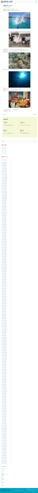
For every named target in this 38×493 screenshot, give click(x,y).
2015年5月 (3, 367)
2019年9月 (3, 288)
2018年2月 (3, 317)
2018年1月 (3, 318)
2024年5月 (3, 203)
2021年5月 (3, 258)
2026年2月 (3, 171)
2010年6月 (3, 452)
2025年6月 (3, 183)
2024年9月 (3, 197)
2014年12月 (3, 372)
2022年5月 (3, 239)
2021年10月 (3, 250)
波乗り (3, 479)
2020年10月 (3, 268)
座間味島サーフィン (5, 474)
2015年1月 (3, 370)
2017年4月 (3, 332)
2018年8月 (3, 308)
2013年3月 (3, 402)
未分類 (3, 477)
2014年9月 (3, 376)
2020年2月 (3, 280)
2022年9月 (3, 233)
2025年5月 (3, 185)
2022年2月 (3, 244)
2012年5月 (3, 417)
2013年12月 (3, 388)
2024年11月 (3, 194)
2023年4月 (3, 223)
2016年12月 (3, 338)
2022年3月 (3, 242)
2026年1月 (3, 172)
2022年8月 (3, 235)
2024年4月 (3, 204)
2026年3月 (3, 169)
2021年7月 (3, 254)
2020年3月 (3, 279)
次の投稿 (35, 114)
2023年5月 (3, 221)
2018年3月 (3, 315)
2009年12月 (3, 461)
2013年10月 (3, 391)
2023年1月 (3, 227)
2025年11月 (3, 175)
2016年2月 (3, 353)
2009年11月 (3, 463)
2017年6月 (3, 329)
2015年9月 (3, 361)
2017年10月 (3, 323)
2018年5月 (3, 312)
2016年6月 (3, 347)
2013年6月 (3, 397)
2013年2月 (3, 403)
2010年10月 (3, 446)
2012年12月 (3, 407)
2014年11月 (3, 373)
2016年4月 (3, 350)
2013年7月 (3, 396)
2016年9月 (3, 343)
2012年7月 (3, 414)
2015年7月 (3, 364)
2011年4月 (3, 437)
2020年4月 (3, 277)
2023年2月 (3, 226)
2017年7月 (3, 327)
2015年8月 (3, 362)
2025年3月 (3, 188)
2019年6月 (3, 293)
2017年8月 (3, 326)
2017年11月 (3, 321)
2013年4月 (3, 400)
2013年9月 (3, 393)
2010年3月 (3, 457)
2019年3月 (3, 297)
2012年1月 (3, 423)
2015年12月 (3, 356)
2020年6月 (3, 274)
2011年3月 (3, 438)
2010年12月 (3, 443)
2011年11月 (3, 426)
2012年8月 (3, 413)
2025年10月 (3, 177)
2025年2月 (3, 189)
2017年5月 (3, 331)
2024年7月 (3, 200)
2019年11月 (3, 285)
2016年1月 (3, 355)
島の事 (3, 473)
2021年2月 (3, 262)
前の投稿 (4, 114)
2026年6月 (3, 165)
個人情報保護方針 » (33, 490)
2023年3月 (3, 224)
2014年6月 (3, 381)
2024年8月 (3, 198)
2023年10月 (3, 213)
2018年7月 (3, 309)
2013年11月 (3, 390)
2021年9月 (3, 251)
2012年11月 (3, 408)
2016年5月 (3, 349)
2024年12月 (3, 192)
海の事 (3, 482)
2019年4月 (3, 296)
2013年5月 (3, 399)
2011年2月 (3, 440)
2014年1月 (3, 387)
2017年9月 (3, 324)
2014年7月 (3, 379)
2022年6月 (3, 238)
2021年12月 (3, 247)
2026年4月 (3, 168)
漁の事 (3, 485)
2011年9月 (3, 429)
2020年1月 (3, 282)
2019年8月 (3, 289)
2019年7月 (3, 291)
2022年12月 (3, 229)
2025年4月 (3, 186)
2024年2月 (3, 207)
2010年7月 (3, 451)
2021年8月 (3, 253)
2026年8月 (3, 162)
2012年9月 (3, 411)
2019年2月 (3, 299)
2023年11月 (3, 212)
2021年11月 (3, 248)
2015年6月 (3, 365)
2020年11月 (3, 267)
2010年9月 (3, 448)
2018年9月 (3, 306)
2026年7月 (3, 163)
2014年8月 (3, 378)
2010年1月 (3, 460)
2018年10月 (3, 305)
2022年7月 (3, 236)
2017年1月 (3, 337)
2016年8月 (3, 344)
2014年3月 (3, 385)
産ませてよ (22, 130)
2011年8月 (3, 431)
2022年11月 (3, 230)
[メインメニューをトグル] (36, 2)
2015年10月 (3, 359)
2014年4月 (3, 384)
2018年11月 (3, 303)
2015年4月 (3, 369)
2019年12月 (3, 283)
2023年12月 (3, 210)
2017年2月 (3, 335)
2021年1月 (3, 264)
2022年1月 (3, 245)
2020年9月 (3, 270)
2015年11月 (3, 358)
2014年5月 (3, 382)
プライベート (22, 122)
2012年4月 (3, 419)
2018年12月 (3, 302)
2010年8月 (3, 449)
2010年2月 (3, 458)
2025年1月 (3, 191)
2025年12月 (3, 174)
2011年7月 (3, 432)
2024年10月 (3, 195)
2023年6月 (3, 220)
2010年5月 (3, 454)
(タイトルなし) (4, 147)
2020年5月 (3, 276)
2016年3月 (3, 352)
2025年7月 (3, 182)
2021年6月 (3, 256)
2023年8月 (3, 217)
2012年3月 (3, 420)
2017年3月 (3, 334)
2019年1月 (3, 300)
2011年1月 (3, 441)
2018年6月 (3, 311)
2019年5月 (3, 294)
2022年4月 (3, 241)
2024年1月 (3, 209)
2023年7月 (3, 218)
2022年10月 (3, 232)
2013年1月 (3, 405)
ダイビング (5, 7)
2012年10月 (3, 410)
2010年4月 (3, 455)
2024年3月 (3, 206)
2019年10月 (3, 286)
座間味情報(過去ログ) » (30, 489)
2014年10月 (3, 375)
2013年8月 (3, 394)
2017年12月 (3, 320)
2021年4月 (3, 259)
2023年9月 (3, 215)
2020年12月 (3, 265)
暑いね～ (5, 130)
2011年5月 (3, 435)
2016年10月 (3, 341)
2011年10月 (3, 428)
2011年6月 (3, 434)
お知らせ (3, 468)
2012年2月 (3, 422)
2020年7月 (3, 273)
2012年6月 (3, 416)
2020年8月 (3, 271)
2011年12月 (3, 425)
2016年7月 (3, 346)
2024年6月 (3, 201)
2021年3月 (3, 261)
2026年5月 (3, 166)
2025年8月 (3, 180)
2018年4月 (3, 314)
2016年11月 (3, 340)
